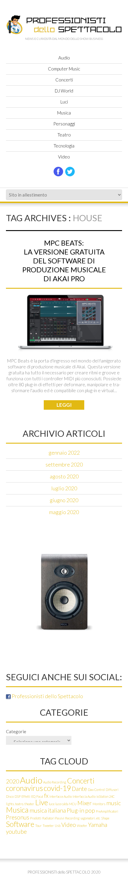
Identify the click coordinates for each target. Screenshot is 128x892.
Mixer (84, 803)
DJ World (64, 90)
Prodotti (35, 818)
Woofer (82, 825)
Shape (105, 818)
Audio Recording (54, 782)
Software (20, 824)
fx (46, 795)
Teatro (64, 134)
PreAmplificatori (107, 811)
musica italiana (47, 810)
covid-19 (57, 788)
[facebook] (58, 171)
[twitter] (70, 171)
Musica (64, 112)
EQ (33, 796)
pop (90, 810)
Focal (39, 796)
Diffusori (112, 790)
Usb (57, 825)
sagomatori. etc (90, 818)
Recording (72, 818)
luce (51, 804)
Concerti (64, 79)
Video (64, 156)
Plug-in (75, 810)
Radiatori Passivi (53, 818)
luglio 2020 (64, 488)
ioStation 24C (105, 796)
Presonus (17, 817)
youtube (16, 831)
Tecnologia (64, 145)
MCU (73, 804)
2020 (12, 781)
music (113, 803)
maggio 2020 (64, 512)
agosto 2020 (64, 476)
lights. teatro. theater (20, 804)
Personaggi (64, 123)
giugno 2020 (64, 500)
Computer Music (64, 68)
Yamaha (97, 824)
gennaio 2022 (64, 452)
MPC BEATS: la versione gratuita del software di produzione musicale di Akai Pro (64, 260)
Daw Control (96, 790)
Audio (64, 57)
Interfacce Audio (60, 796)
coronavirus (24, 788)
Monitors (99, 804)
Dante (79, 788)
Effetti (25, 796)
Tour (38, 825)
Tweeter (48, 825)
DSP (18, 796)
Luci (64, 101)
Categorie (16, 731)
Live (41, 802)
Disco (10, 796)
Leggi (64, 405)
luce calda (61, 804)
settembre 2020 (64, 464)
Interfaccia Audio (84, 796)
